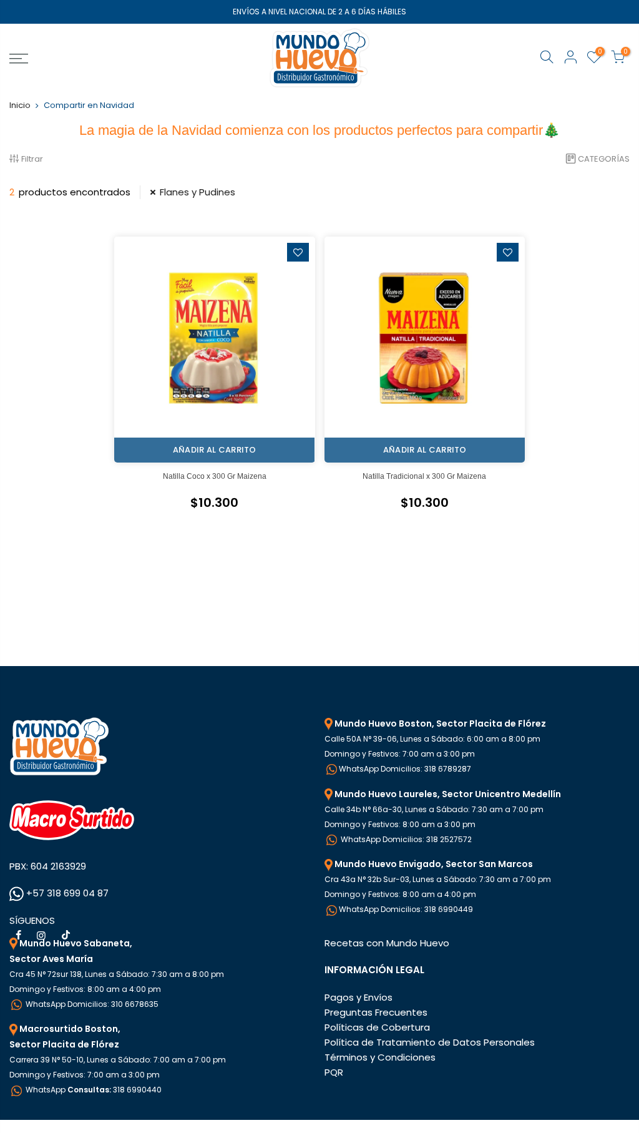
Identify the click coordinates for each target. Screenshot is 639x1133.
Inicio (20, 105)
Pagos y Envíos (358, 997)
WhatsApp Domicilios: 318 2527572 (405, 839)
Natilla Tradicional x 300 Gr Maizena (424, 476)
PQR (333, 1072)
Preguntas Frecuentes (375, 1012)
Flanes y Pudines (197, 192)
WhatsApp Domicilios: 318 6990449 (406, 909)
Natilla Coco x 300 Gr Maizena (214, 476)
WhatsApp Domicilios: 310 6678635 (91, 1004)
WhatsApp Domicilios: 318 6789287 (405, 768)
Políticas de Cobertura (377, 1027)
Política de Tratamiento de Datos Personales (429, 1042)
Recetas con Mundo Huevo (386, 942)
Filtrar (32, 159)
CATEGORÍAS (604, 159)
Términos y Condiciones (380, 1057)
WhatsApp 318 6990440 (93, 1089)
